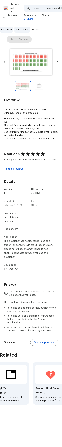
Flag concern (11, 228)
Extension (6, 29)
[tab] (13, 15)
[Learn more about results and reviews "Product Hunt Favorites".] (44, 393)
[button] (31, 62)
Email (11, 268)
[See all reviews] (14, 169)
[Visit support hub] (44, 342)
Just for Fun (22, 29)
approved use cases (18, 311)
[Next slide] (57, 62)
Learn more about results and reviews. (35, 159)
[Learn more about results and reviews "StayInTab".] (4, 393)
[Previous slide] (4, 62)
